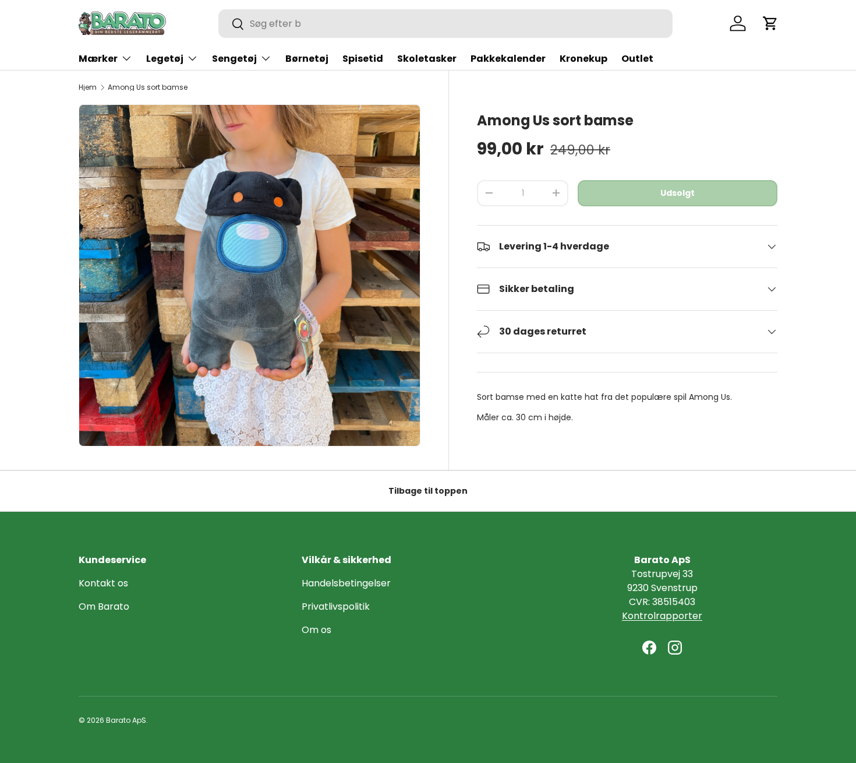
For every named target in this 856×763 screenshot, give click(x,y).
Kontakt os (103, 583)
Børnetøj (306, 58)
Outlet (637, 58)
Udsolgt (677, 193)
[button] (770, 23)
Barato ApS (126, 720)
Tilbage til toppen (428, 491)
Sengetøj (234, 58)
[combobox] (445, 23)
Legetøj (164, 58)
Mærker (98, 58)
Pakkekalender (508, 58)
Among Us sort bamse (148, 87)
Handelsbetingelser (346, 583)
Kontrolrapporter (662, 616)
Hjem (88, 87)
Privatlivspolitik (336, 606)
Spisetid (362, 58)
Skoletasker (427, 58)
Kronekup (583, 58)
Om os (316, 630)
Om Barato (104, 606)
